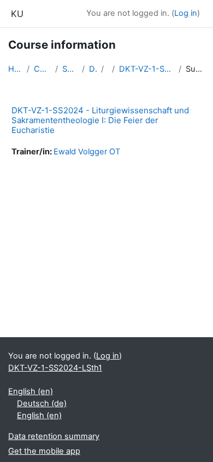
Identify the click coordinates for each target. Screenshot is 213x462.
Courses (42, 69)
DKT (92, 69)
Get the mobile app (44, 451)
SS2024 (70, 69)
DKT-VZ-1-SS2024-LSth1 (146, 69)
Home (15, 69)
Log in (185, 13)
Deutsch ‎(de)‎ (42, 403)
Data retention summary (53, 436)
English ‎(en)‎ (30, 391)
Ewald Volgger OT (87, 152)
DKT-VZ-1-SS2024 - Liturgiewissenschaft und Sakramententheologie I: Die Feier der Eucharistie (100, 120)
